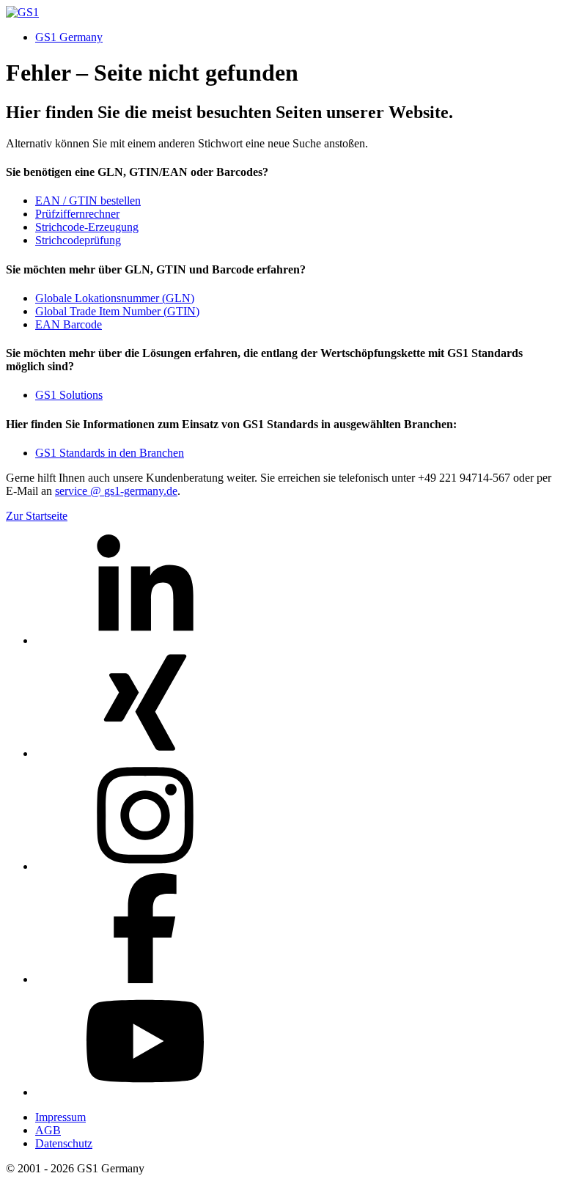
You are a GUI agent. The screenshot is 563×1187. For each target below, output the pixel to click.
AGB (48, 1130)
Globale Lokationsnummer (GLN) (114, 298)
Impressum (60, 1117)
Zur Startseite (36, 516)
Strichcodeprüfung (78, 240)
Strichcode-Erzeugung (87, 227)
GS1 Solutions (69, 395)
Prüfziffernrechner (77, 213)
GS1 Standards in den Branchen (109, 452)
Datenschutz (63, 1143)
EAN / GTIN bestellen (88, 200)
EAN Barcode (68, 324)
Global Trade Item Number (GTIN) (117, 311)
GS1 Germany (69, 37)
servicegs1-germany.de (116, 491)
